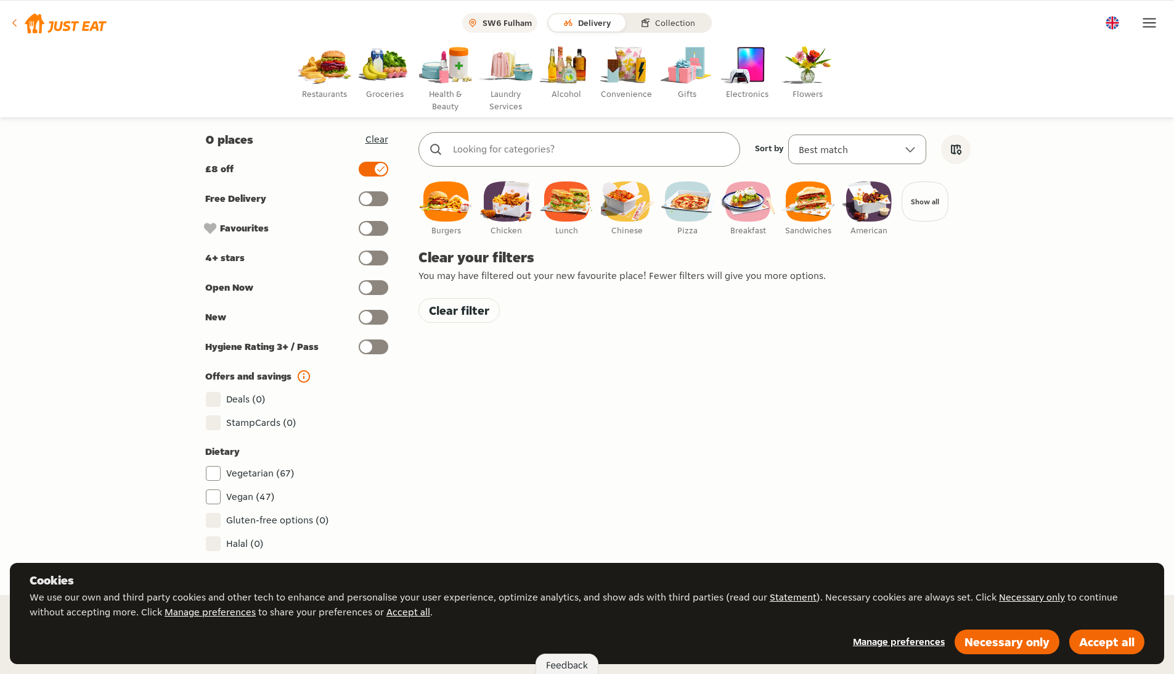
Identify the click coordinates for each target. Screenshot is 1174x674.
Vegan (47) (250, 496)
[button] (58, 23)
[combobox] (591, 149)
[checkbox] (446, 208)
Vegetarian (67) (260, 473)
